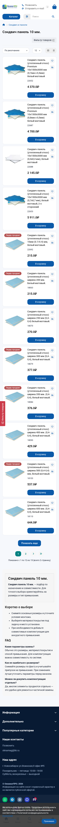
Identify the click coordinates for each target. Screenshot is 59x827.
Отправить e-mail (34, 8)
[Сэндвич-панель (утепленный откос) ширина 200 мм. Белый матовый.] (14, 283)
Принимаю (49, 821)
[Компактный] (54, 50)
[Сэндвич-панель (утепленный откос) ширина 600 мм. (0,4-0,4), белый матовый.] (14, 511)
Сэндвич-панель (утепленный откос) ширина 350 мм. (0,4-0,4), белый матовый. (38, 392)
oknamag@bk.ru (11, 750)
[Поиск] (53, 16)
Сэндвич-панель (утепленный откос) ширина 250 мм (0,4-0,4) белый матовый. (38, 316)
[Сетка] (48, 50)
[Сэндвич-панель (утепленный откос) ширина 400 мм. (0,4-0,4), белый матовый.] (14, 435)
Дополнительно (13, 721)
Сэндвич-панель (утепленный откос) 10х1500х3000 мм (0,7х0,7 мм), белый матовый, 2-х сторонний (38, 198)
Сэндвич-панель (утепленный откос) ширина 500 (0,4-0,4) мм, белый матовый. (38, 469)
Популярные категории (18, 730)
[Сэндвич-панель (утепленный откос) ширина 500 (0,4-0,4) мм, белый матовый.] (14, 473)
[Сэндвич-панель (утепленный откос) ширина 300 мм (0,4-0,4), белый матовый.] (14, 359)
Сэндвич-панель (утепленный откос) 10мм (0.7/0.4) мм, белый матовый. (38, 240)
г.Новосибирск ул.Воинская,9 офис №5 (23, 766)
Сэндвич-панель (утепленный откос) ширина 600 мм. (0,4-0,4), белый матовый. (38, 507)
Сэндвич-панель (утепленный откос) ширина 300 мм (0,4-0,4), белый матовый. (38, 354)
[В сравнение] (52, 67)
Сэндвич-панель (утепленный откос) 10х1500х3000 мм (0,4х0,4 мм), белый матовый (38, 156)
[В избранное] (52, 60)
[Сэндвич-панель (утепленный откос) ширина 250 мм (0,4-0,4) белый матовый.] (14, 321)
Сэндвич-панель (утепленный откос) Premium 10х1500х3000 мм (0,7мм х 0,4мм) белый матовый (38, 68)
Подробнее (7, 816)
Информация (11, 712)
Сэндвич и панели (18, 25)
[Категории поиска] (26, 16)
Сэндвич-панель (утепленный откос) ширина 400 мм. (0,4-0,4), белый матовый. (38, 431)
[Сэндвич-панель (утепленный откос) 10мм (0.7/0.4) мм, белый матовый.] (14, 245)
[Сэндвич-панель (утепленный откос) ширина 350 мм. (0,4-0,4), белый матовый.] (14, 397)
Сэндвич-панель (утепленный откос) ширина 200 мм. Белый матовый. (38, 278)
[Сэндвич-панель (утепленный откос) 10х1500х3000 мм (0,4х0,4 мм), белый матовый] (14, 159)
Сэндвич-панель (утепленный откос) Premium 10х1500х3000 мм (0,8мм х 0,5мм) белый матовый (38, 112)
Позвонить (31, 5)
